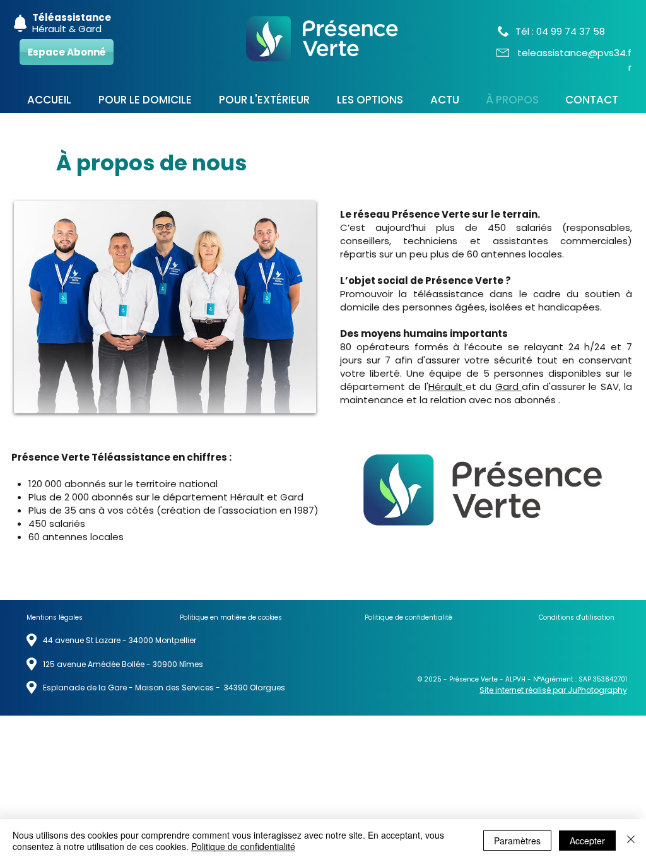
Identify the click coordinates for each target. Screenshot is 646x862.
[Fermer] (630, 840)
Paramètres (517, 840)
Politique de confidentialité (243, 846)
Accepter (587, 840)
